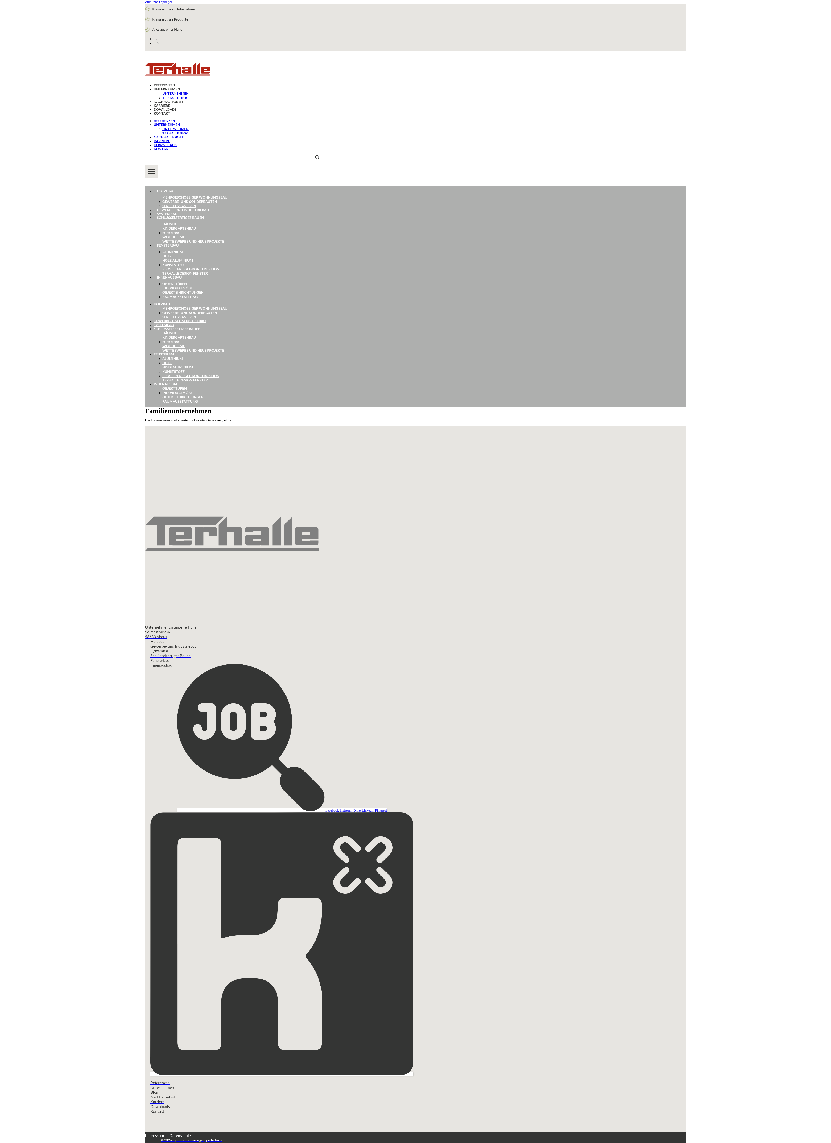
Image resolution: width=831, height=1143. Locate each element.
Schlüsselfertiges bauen (180, 217)
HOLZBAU (162, 304)
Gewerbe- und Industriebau (183, 210)
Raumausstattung (180, 297)
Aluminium (172, 252)
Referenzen (164, 85)
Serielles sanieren (179, 206)
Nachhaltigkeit (169, 101)
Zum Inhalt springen (159, 2)
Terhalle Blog (175, 98)
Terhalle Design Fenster (185, 273)
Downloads (165, 109)
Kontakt (162, 113)
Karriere (162, 105)
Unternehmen (167, 89)
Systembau (167, 213)
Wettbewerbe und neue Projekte (193, 241)
